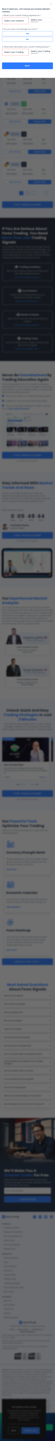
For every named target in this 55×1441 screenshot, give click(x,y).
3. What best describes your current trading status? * (26, 47)
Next (27, 66)
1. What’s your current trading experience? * (21, 15)
